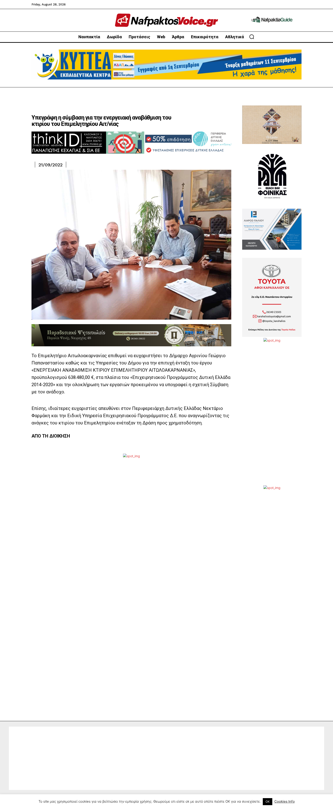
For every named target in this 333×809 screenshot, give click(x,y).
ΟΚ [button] (267, 801)
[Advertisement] (272, 417)
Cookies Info (284, 801)
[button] (251, 36)
